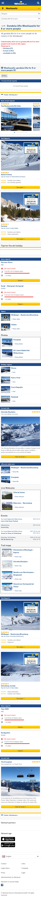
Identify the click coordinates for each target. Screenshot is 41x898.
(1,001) (8, 51)
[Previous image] (2, 118)
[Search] (38, 3)
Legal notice (5, 868)
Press (3, 873)
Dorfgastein (5, 733)
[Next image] (38, 118)
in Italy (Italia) (14, 228)
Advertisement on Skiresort (10, 877)
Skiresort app (6, 834)
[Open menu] (3, 3)
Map (4, 75)
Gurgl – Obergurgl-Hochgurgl (12, 286)
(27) (8, 48)
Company (24, 868)
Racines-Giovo (6, 262)
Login (23, 873)
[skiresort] (20, 3)
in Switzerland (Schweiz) (17, 176)
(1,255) (9, 53)
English (8, 856)
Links (23, 864)
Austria (3, 288)
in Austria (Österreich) (17, 636)
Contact (3, 864)
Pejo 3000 (5, 709)
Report (20, 280)
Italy (2, 264)
